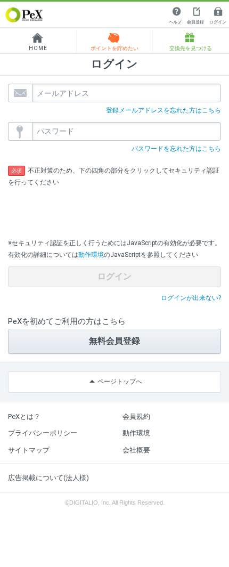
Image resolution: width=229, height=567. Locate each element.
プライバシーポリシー (42, 433)
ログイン (217, 22)
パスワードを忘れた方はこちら (176, 148)
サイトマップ (29, 450)
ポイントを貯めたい (114, 48)
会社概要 (136, 450)
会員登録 (195, 22)
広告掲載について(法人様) (48, 478)
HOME (38, 48)
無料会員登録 (114, 341)
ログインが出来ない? (191, 298)
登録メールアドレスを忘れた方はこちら (163, 110)
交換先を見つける (190, 48)
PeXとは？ (24, 416)
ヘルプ (175, 22)
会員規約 (136, 416)
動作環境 (91, 254)
